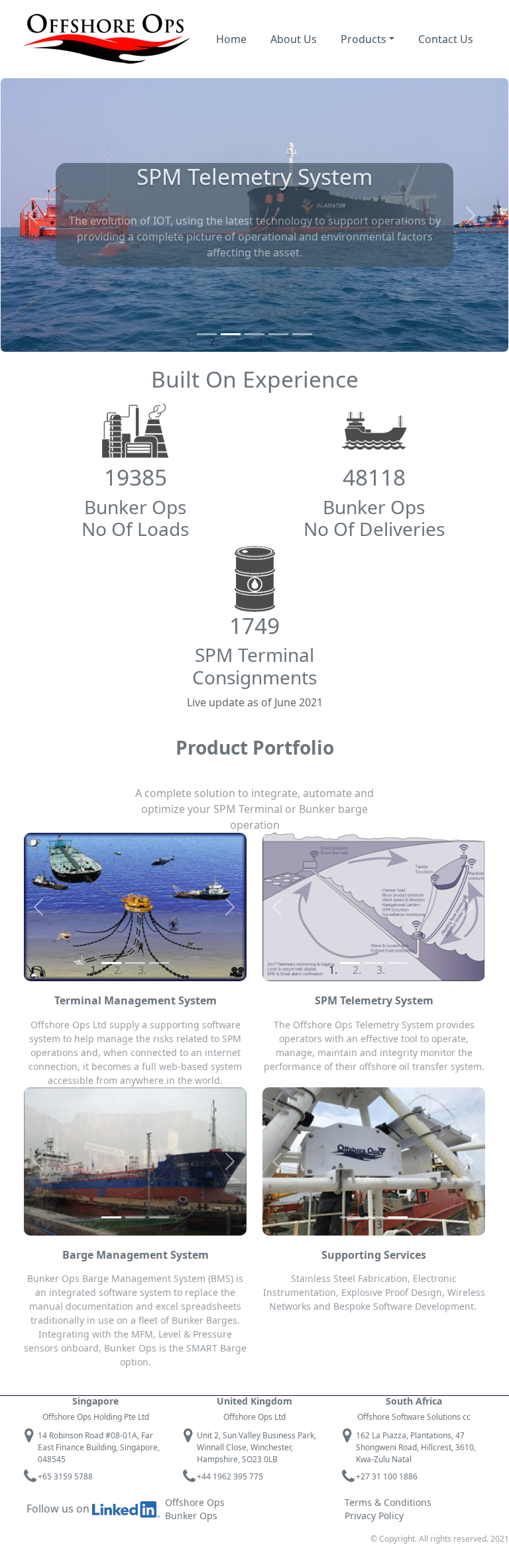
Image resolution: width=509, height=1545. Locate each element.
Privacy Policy (374, 1515)
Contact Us (445, 39)
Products (363, 39)
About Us (293, 39)
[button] (33, 215)
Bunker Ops (191, 1515)
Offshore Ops (195, 1502)
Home (231, 39)
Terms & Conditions (388, 1502)
